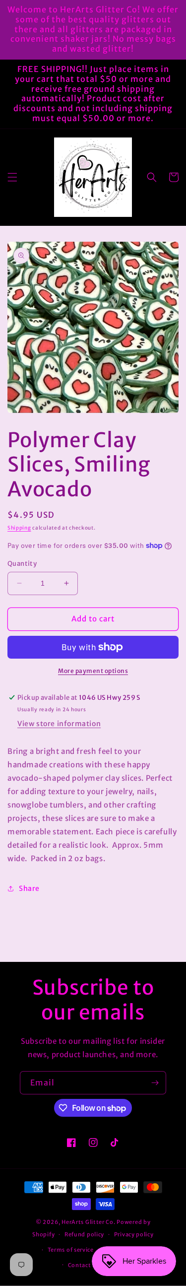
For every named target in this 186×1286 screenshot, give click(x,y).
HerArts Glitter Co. (88, 1221)
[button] (12, 177)
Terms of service (71, 1249)
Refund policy (84, 1234)
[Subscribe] (155, 1082)
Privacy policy (134, 1234)
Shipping (19, 528)
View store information (59, 723)
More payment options (93, 671)
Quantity (22, 563)
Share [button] (29, 888)
